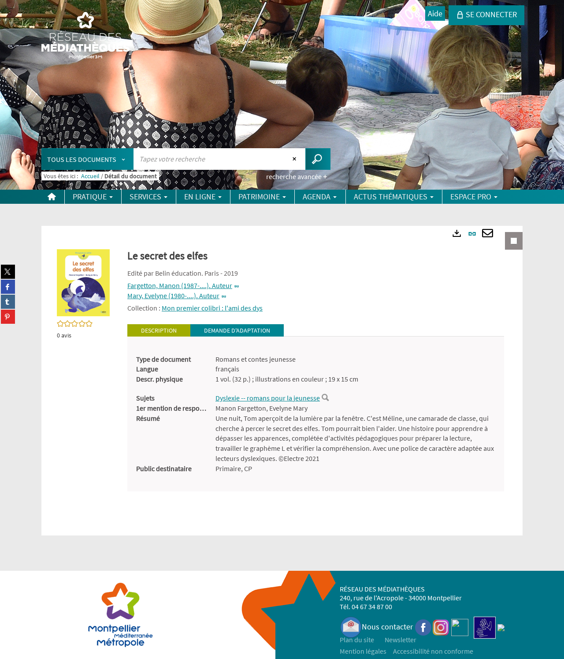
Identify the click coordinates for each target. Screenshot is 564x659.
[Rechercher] (325, 397)
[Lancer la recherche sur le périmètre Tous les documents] (317, 159)
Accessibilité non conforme (433, 651)
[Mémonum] (501, 627)
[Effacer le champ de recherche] (295, 158)
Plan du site (357, 639)
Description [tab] (159, 330)
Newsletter (400, 639)
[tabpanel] (315, 414)
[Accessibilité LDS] (485, 627)
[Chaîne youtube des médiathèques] (459, 627)
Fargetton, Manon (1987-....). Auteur (179, 285)
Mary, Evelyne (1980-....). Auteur (173, 295)
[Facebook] (423, 627)
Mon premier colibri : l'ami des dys (212, 307)
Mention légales (363, 651)
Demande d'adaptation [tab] (237, 330)
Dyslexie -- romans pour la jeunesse (267, 397)
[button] (83, 282)
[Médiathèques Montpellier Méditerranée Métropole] (85, 36)
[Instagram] (440, 627)
